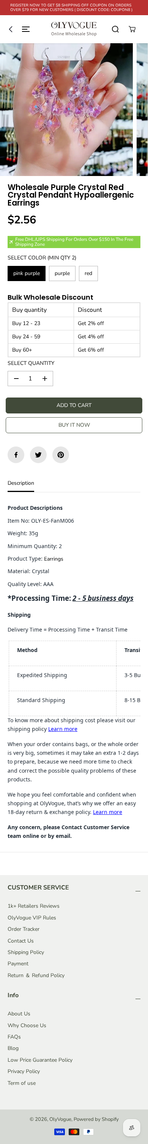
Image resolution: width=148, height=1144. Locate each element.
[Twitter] (38, 454)
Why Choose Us (27, 1025)
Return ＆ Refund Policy (36, 975)
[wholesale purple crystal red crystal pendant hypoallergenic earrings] (66, 109)
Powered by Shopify (96, 1119)
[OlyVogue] (74, 29)
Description (21, 483)
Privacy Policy (24, 1071)
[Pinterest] (60, 454)
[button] (17, 29)
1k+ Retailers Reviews (34, 906)
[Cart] (132, 29)
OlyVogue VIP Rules (32, 917)
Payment (18, 963)
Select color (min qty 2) (42, 257)
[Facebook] (16, 454)
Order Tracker (23, 929)
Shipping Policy (26, 952)
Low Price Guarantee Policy (40, 1060)
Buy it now (74, 425)
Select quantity (31, 363)
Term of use (22, 1083)
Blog (13, 1048)
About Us (19, 1013)
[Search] (115, 29)
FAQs (14, 1036)
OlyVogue (60, 1119)
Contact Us (21, 940)
